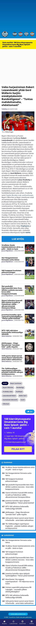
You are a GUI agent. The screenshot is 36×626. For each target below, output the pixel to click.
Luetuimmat (9, 535)
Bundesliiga (20, 387)
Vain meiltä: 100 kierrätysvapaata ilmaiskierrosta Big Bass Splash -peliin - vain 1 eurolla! (17, 44)
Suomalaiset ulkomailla (10, 400)
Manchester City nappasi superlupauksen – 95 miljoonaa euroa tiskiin (19, 581)
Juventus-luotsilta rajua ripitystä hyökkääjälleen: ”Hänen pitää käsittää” (12, 316)
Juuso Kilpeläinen (7, 251)
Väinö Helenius (6, 336)
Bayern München (8, 387)
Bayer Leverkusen (15, 383)
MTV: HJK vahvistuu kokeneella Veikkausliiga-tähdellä (12, 332)
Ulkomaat (6, 404)
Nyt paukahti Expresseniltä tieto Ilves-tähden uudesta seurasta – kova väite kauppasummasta (13, 290)
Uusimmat (8, 462)
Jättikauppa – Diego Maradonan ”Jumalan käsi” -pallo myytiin (11, 345)
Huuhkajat (19, 391)
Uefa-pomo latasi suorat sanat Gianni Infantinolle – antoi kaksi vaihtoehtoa (13, 358)
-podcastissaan (19, 195)
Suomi (23, 400)
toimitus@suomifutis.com (18, 614)
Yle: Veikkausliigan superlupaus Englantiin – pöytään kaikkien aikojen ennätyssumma (12, 371)
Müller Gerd (22, 396)
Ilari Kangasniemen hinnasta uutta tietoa (10, 259)
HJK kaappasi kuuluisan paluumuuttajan (11, 271)
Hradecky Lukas (8, 391)
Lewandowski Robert (9, 396)
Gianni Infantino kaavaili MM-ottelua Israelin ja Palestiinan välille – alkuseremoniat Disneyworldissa (12, 304)
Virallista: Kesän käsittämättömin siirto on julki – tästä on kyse (12, 247)
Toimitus (4, 109)
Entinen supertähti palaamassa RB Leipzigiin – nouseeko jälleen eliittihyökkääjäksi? (18, 589)
